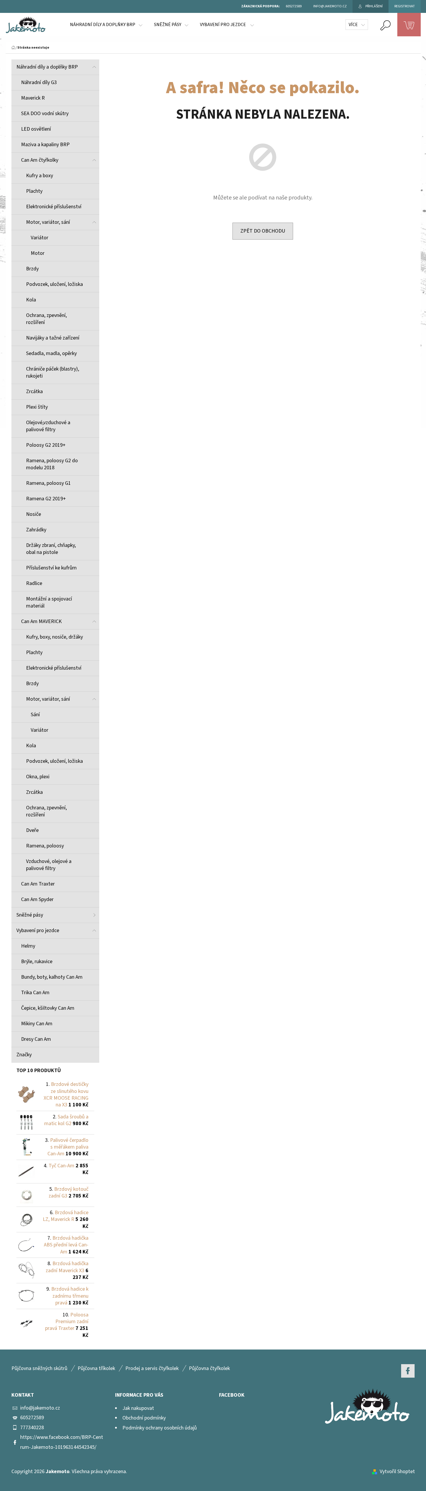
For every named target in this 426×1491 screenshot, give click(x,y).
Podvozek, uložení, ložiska (54, 284)
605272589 (32, 1417)
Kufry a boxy (39, 175)
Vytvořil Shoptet (397, 1471)
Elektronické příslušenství (53, 206)
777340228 (32, 1427)
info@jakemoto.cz (40, 1408)
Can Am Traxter (38, 884)
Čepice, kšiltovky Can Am (47, 1008)
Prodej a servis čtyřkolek (152, 1368)
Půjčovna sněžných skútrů (39, 1368)
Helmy (28, 946)
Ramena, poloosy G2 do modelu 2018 (52, 464)
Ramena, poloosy (45, 845)
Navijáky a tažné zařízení (52, 338)
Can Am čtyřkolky (39, 160)
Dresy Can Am (36, 1039)
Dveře (32, 830)
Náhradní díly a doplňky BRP (47, 67)
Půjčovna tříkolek (96, 1368)
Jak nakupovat (138, 1408)
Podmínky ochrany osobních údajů (159, 1428)
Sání (35, 714)
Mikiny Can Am (36, 1023)
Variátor (39, 237)
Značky (24, 1054)
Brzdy (32, 268)
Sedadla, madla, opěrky (51, 353)
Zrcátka (34, 391)
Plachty (34, 191)
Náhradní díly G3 (39, 82)
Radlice (34, 583)
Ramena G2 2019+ (46, 498)
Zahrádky (36, 529)
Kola (31, 299)
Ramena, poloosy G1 (48, 483)
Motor (38, 253)
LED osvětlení (36, 129)
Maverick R (33, 98)
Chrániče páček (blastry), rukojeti (52, 372)
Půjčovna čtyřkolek (209, 1368)
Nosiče (33, 514)
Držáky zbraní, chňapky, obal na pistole (51, 549)
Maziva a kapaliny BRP (45, 144)
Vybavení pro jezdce (37, 930)
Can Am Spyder (37, 899)
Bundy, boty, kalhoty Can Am (52, 977)
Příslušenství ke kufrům (51, 568)
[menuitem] (106, 24)
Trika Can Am (35, 992)
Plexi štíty (37, 407)
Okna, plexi (37, 776)
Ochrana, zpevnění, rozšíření (46, 319)
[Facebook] (408, 1371)
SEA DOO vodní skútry (45, 113)
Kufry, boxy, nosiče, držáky (54, 637)
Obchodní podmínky (144, 1418)
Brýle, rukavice (36, 961)
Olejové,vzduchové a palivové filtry (48, 426)
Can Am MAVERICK (41, 621)
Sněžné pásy (29, 915)
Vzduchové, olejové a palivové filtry (48, 865)
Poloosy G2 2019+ (46, 445)
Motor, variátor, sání (48, 222)
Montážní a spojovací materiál (49, 602)
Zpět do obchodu (262, 231)
